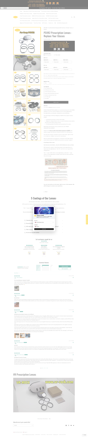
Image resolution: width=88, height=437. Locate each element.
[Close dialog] (54, 206)
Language (36, 224)
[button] (44, 222)
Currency (35, 220)
